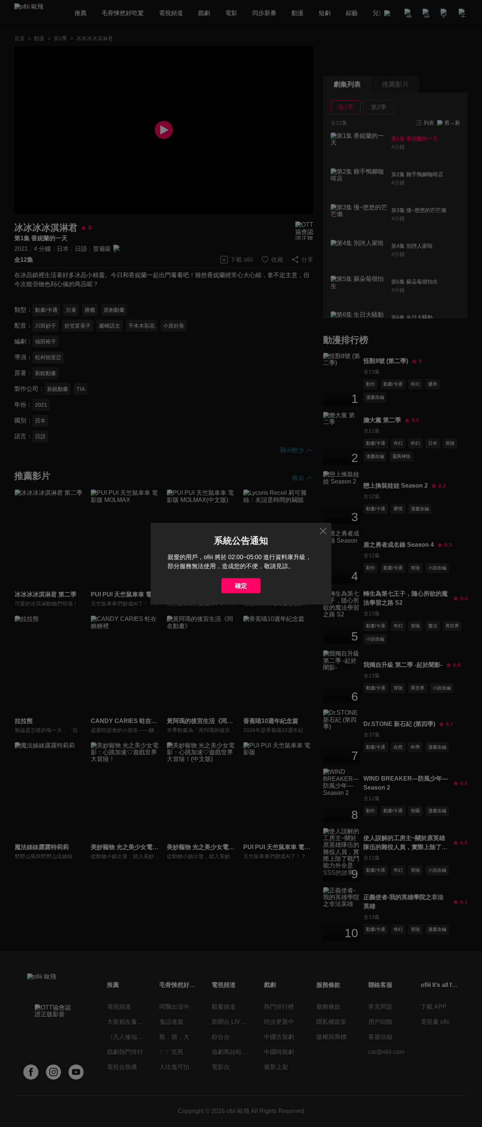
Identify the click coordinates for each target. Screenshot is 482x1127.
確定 (241, 585)
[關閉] (323, 531)
